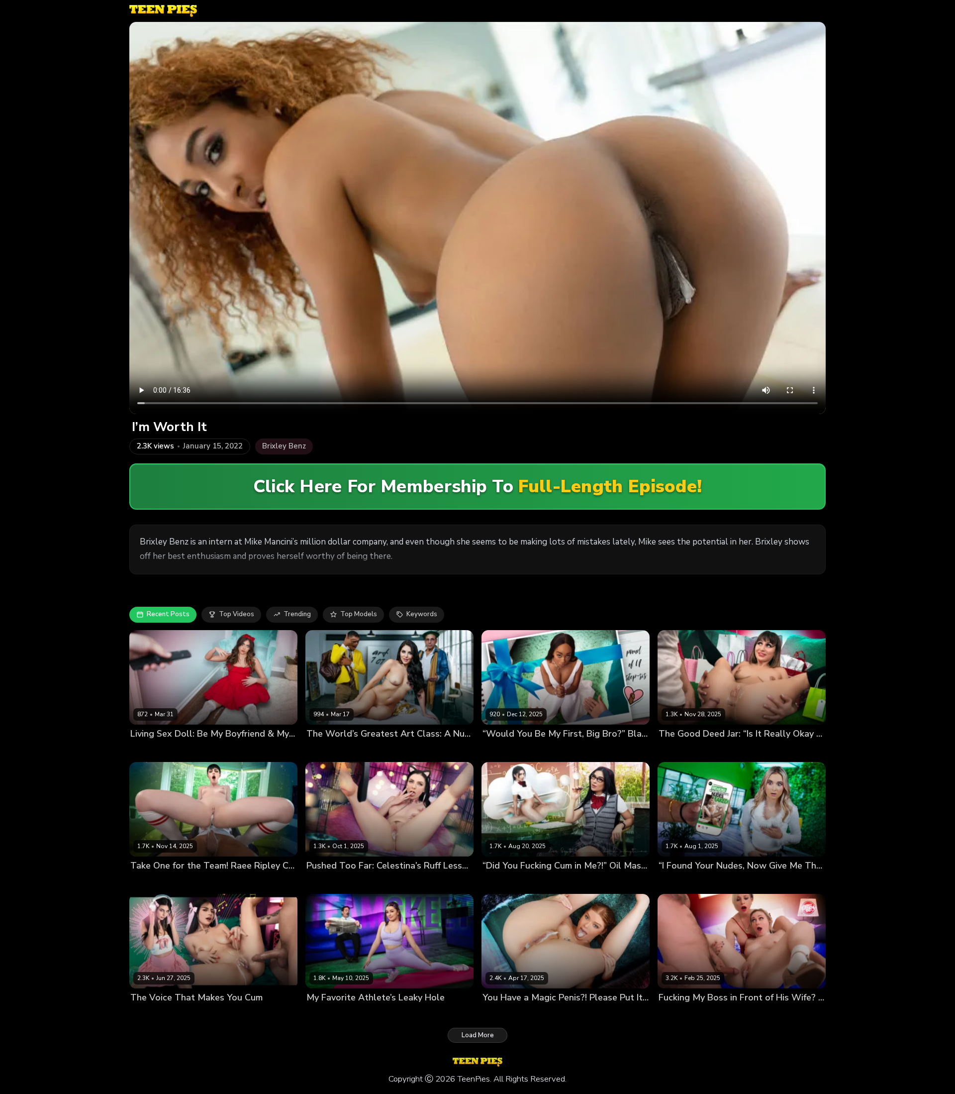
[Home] (163, 11)
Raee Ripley (149, 882)
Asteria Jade (149, 1014)
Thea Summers (683, 882)
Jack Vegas (382, 882)
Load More (478, 1035)
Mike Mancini (754, 1014)
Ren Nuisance (680, 750)
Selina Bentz (150, 750)
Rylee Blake (711, 1014)
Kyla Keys (674, 1014)
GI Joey (366, 1014)
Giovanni (724, 882)
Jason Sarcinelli (730, 750)
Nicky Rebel (552, 882)
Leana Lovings (329, 1014)
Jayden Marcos (196, 1014)
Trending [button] (297, 614)
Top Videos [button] (236, 614)
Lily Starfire (500, 750)
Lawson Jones (544, 750)
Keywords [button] (421, 614)
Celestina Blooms (334, 882)
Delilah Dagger (506, 882)
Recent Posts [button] (168, 614)
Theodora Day (329, 750)
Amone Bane (375, 750)
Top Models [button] (358, 614)
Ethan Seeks (194, 750)
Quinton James (194, 882)
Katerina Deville (507, 1014)
